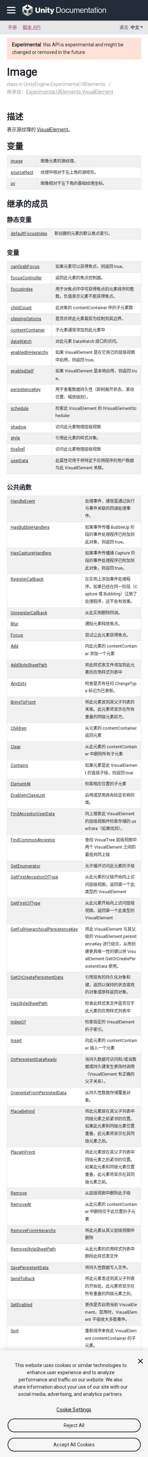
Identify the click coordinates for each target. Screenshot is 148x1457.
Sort (15, 1331)
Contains (19, 765)
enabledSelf (22, 371)
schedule (20, 408)
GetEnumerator (25, 866)
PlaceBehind (23, 1111)
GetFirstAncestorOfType (34, 877)
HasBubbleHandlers (30, 527)
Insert (16, 1040)
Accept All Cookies (74, 1444)
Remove (19, 1193)
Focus (17, 635)
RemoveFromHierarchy (33, 1230)
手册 (12, 27)
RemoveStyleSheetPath (33, 1249)
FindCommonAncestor (33, 840)
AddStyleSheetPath (29, 665)
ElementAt (21, 784)
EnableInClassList (28, 795)
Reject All (74, 1425)
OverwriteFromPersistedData (38, 1092)
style (15, 438)
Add (14, 646)
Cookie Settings (73, 1409)
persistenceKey (26, 389)
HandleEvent (23, 501)
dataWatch (21, 341)
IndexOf (18, 1022)
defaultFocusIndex (29, 233)
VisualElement (52, 129)
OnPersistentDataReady (34, 1059)
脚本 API (32, 27)
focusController (26, 278)
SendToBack (23, 1278)
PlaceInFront (23, 1152)
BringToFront (23, 702)
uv (13, 183)
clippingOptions (26, 318)
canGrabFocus (25, 266)
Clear (16, 746)
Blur (14, 623)
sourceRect (22, 172)
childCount (21, 307)
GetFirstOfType (25, 903)
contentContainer (28, 330)
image (17, 161)
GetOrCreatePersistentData (37, 977)
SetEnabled (21, 1304)
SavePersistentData (30, 1267)
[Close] (140, 1361)
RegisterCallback (27, 579)
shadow (18, 427)
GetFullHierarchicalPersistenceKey (44, 929)
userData (19, 460)
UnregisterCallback (29, 612)
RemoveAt (21, 1204)
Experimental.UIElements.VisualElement (69, 91)
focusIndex (22, 289)
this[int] (18, 449)
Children (19, 728)
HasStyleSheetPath (29, 1003)
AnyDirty (19, 683)
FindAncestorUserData (33, 813)
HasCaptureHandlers (31, 553)
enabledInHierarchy (29, 352)
